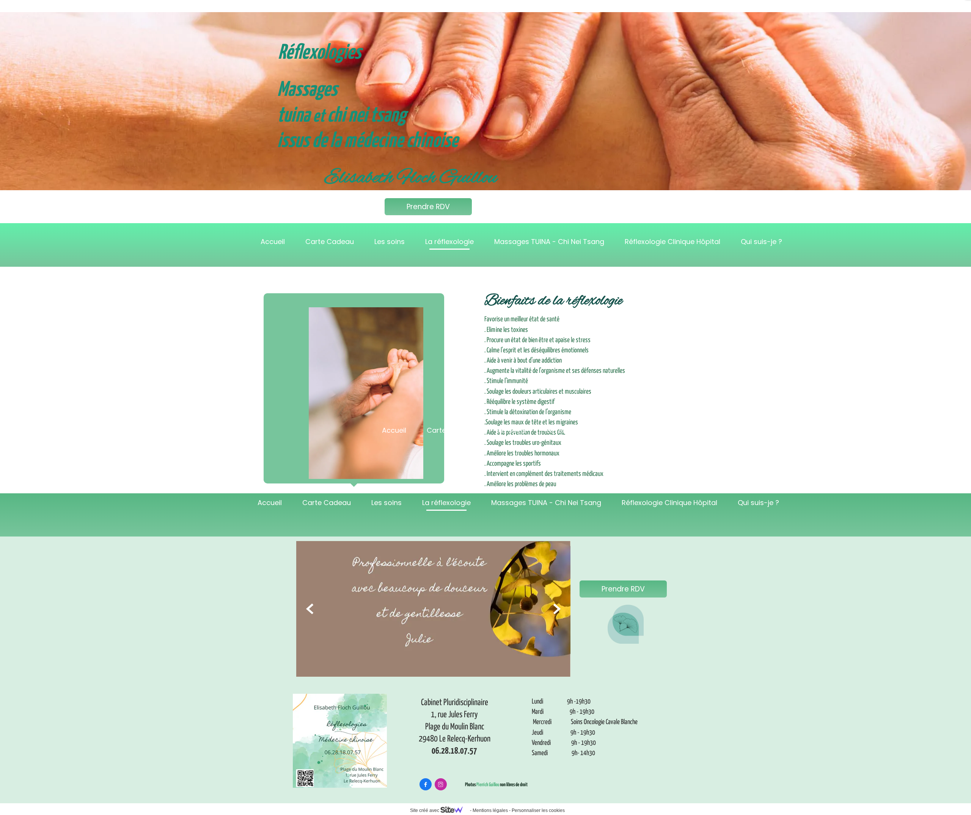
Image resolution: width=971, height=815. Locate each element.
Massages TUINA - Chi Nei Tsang (549, 241)
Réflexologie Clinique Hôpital (672, 241)
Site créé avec (425, 810)
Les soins (389, 241)
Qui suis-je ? (761, 241)
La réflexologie (449, 241)
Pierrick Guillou (487, 784)
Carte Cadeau (329, 241)
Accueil (273, 241)
